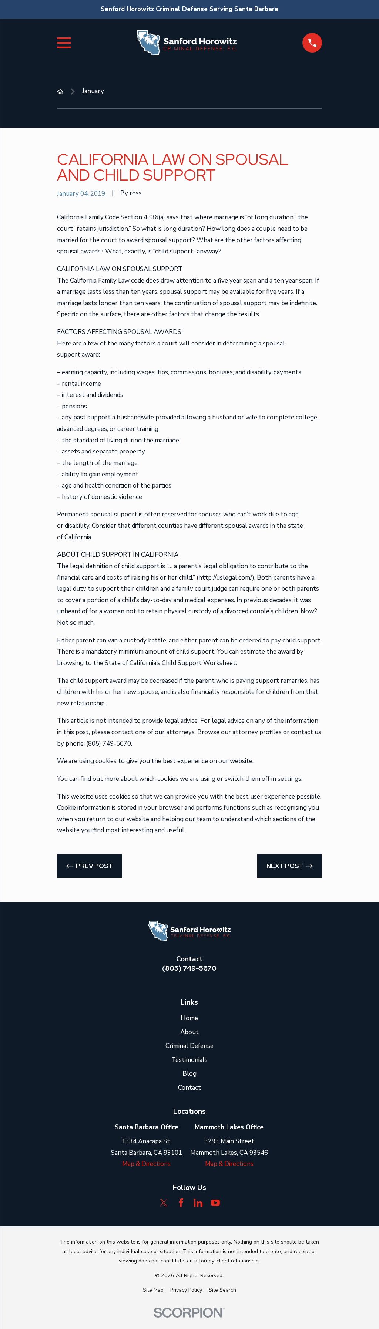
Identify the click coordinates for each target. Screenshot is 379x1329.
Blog (189, 1073)
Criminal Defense (189, 1046)
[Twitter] (163, 1202)
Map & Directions (146, 1164)
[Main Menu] (64, 43)
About (189, 1032)
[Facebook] (181, 1202)
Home (189, 1018)
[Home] (187, 42)
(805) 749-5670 (189, 968)
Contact (189, 1087)
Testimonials (189, 1060)
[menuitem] (153, 1290)
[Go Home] (60, 91)
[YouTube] (215, 1202)
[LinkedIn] (198, 1202)
